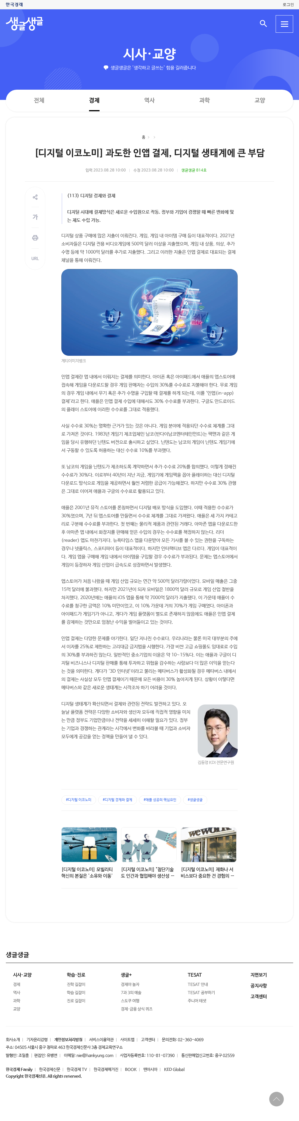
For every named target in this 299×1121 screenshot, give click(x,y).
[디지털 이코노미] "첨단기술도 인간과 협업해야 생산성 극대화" (148, 876)
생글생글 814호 (194, 170)
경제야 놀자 (130, 984)
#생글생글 (195, 800)
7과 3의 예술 (131, 992)
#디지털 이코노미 (78, 800)
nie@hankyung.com (95, 1055)
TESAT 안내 (198, 984)
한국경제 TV (77, 1069)
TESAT (195, 975)
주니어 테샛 (197, 1001)
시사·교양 (149, 54)
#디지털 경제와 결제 (117, 800)
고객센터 (148, 1039)
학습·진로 (76, 975)
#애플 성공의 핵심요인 (160, 800)
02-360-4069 (191, 1039)
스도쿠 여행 (130, 1001)
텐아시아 (150, 1069)
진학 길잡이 (76, 984)
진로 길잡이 (76, 1001)
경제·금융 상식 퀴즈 (136, 1009)
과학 (204, 100)
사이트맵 (127, 1039)
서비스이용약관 (101, 1039)
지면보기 (259, 975)
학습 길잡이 (76, 992)
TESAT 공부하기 (201, 992)
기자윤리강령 (37, 1039)
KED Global (174, 1069)
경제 (94, 100)
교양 (260, 100)
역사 (149, 100)
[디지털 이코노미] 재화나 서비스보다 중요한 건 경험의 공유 (207, 876)
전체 (39, 100)
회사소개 (13, 1039)
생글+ (126, 975)
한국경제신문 (49, 1069)
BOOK (131, 1069)
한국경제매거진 (106, 1069)
